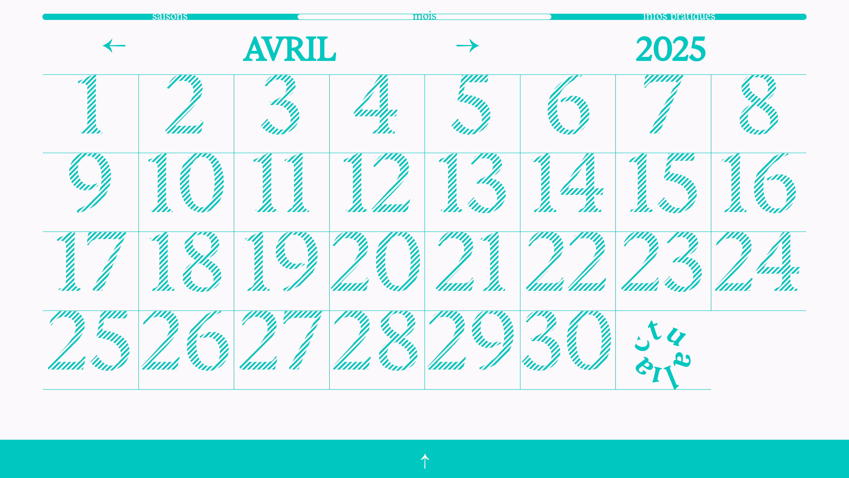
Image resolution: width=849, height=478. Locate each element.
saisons (170, 16)
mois (424, 16)
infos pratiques (679, 16)
